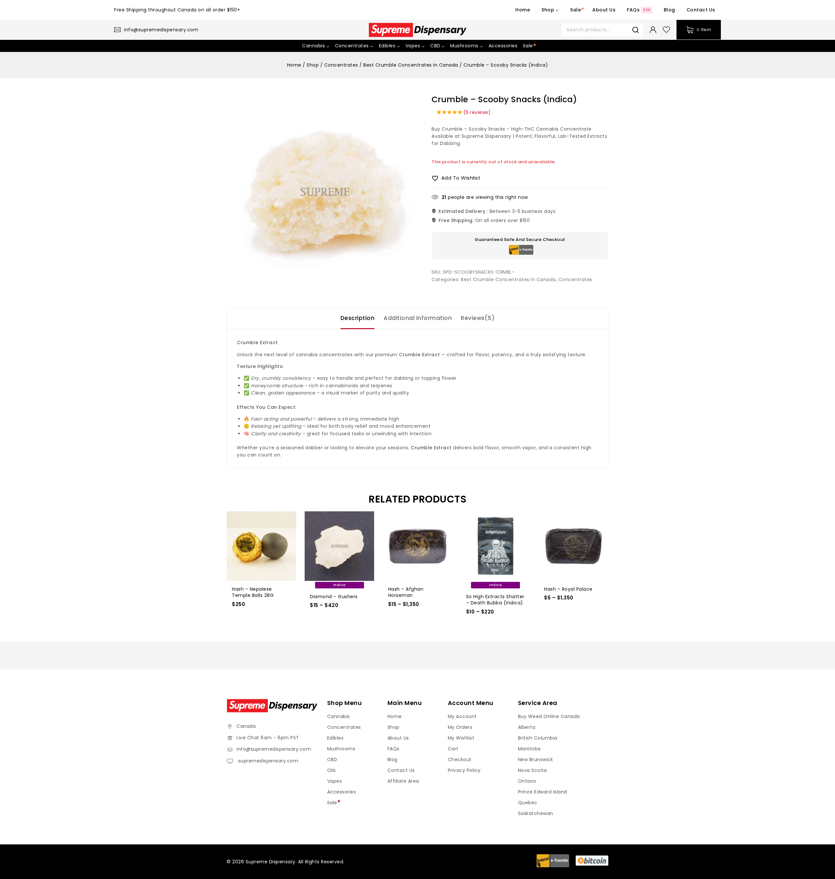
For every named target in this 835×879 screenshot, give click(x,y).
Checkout (460, 759)
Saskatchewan (535, 813)
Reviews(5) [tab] (477, 318)
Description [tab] (358, 318)
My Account (462, 716)
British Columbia (537, 738)
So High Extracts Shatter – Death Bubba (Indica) (495, 599)
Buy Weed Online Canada (549, 716)
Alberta (527, 727)
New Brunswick (535, 759)
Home (522, 10)
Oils (331, 770)
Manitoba (529, 748)
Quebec (528, 802)
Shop (393, 727)
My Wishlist (461, 738)
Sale (575, 10)
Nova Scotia (532, 770)
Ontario (527, 781)
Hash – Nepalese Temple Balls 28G (253, 592)
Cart (453, 748)
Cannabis (338, 716)
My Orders (460, 727)
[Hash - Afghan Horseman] (417, 546)
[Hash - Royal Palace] (573, 546)
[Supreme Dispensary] (417, 30)
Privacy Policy (464, 770)
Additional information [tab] (418, 318)
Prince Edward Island (542, 792)
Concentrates (575, 279)
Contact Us (701, 10)
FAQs (638, 10)
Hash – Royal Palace (568, 589)
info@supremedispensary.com (273, 749)
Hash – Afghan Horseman (406, 592)
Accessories (503, 45)
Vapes (334, 781)
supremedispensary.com (267, 761)
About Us (603, 10)
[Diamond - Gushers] (339, 546)
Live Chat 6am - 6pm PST (267, 737)
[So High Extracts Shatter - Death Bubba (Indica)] (495, 546)
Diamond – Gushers (334, 596)
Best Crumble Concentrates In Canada (508, 279)
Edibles (335, 738)
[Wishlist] (666, 29)
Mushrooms (341, 748)
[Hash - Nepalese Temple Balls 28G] (261, 546)
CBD (332, 759)
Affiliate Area (403, 781)
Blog (669, 10)
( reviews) (477, 112)
